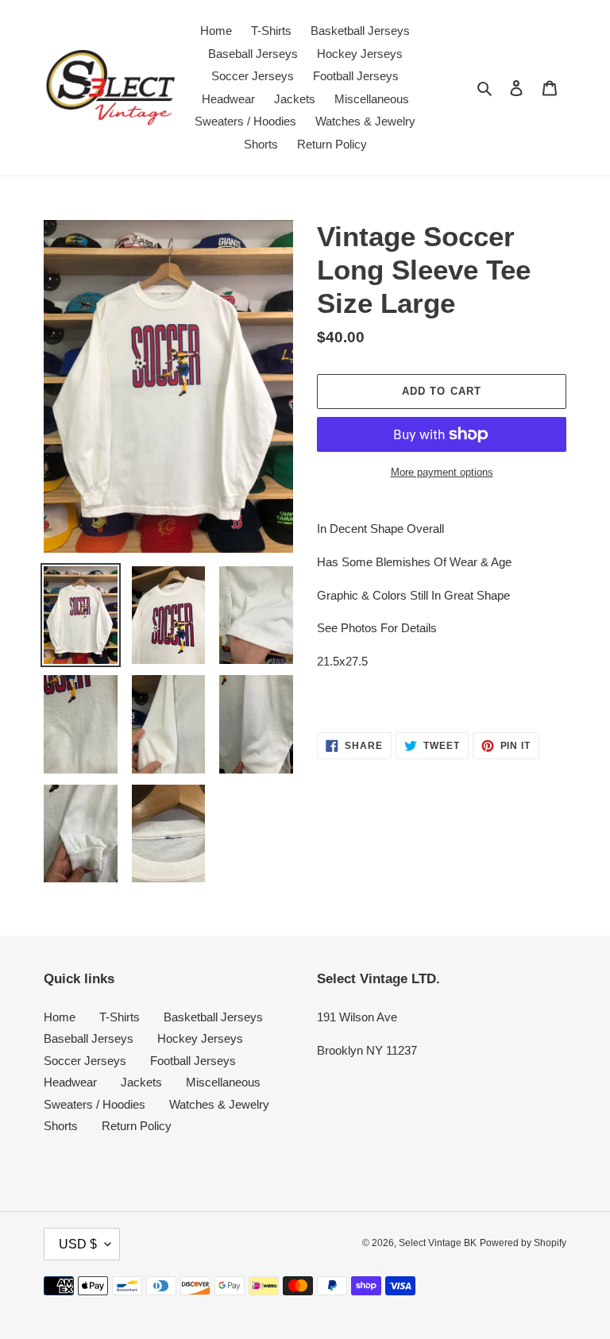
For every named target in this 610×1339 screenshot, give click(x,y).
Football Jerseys (193, 1060)
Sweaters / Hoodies (94, 1104)
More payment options (442, 472)
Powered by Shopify (523, 1242)
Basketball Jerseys (213, 1017)
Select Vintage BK (438, 1242)
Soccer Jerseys (85, 1060)
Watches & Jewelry (219, 1104)
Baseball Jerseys (88, 1038)
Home (59, 1017)
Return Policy (137, 1126)
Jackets (141, 1082)
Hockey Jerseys (200, 1038)
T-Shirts (119, 1017)
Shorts (61, 1126)
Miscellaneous (223, 1082)
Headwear (70, 1082)
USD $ (78, 1244)
